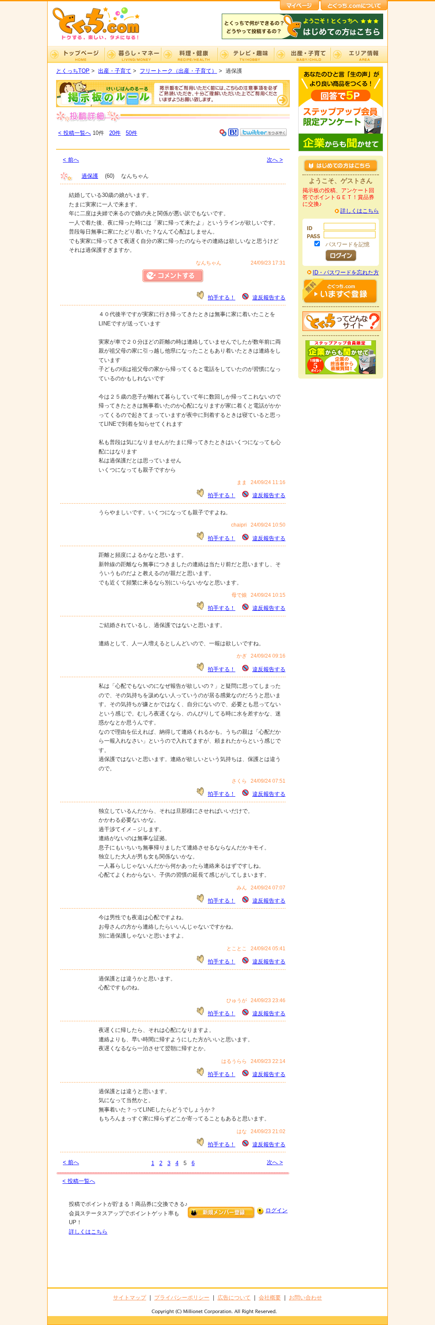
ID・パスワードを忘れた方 (346, 272)
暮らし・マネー (133, 54)
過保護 (90, 176)
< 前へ (71, 160)
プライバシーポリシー (181, 1297)
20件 (115, 133)
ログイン (277, 1210)
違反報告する (268, 297)
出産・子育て (302, 54)
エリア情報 (358, 54)
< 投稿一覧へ (74, 133)
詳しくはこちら (88, 1231)
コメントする (172, 275)
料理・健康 (189, 54)
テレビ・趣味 (246, 54)
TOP (76, 54)
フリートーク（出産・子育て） (178, 71)
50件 (131, 133)
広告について (234, 1297)
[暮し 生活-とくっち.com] (103, 40)
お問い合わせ (305, 1297)
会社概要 (270, 1297)
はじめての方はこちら (340, 165)
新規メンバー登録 (221, 1212)
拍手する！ (221, 297)
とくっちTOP (73, 71)
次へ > (275, 160)
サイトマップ (129, 1297)
